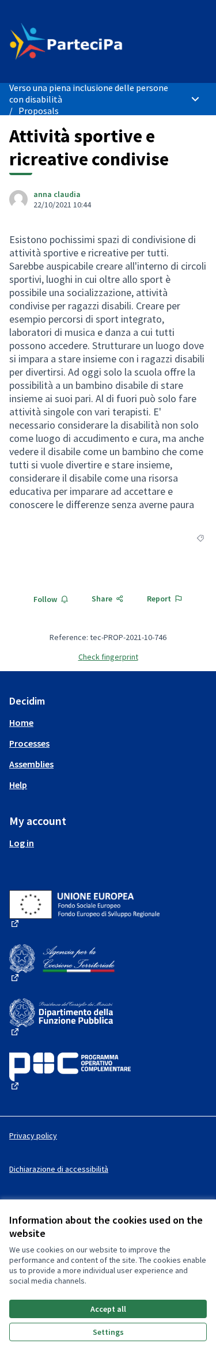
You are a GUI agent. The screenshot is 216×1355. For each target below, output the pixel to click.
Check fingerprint (108, 657)
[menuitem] (108, 722)
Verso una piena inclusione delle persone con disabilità (88, 93)
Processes (29, 743)
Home (21, 722)
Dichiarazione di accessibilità (58, 1169)
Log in (21, 843)
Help (18, 784)
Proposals (38, 110)
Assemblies (31, 764)
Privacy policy (33, 1135)
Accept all (108, 1309)
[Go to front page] (82, 41)
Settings (108, 1332)
